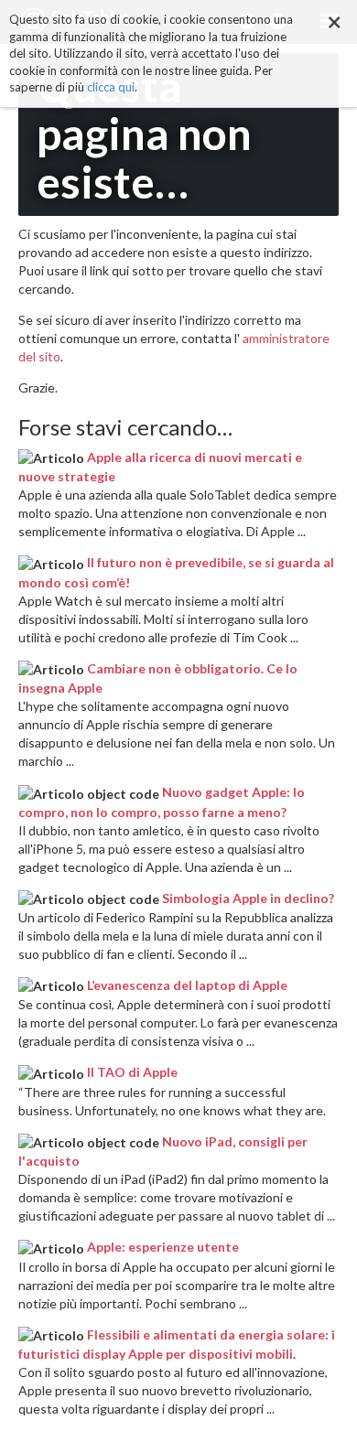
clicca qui (111, 87)
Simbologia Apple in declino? (248, 898)
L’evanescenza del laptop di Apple (187, 985)
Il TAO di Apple (132, 1072)
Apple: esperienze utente (163, 1246)
